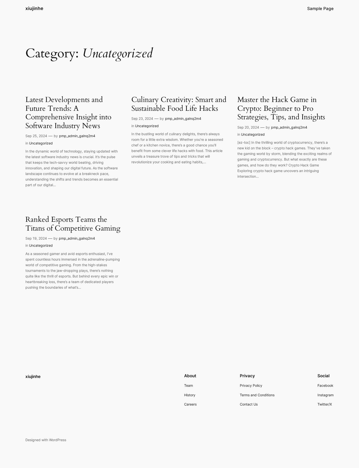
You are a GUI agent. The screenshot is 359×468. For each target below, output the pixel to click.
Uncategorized (41, 143)
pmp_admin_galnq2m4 (77, 136)
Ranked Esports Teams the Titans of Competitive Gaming (72, 224)
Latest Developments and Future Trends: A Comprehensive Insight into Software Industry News (68, 113)
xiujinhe (34, 8)
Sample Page (320, 8)
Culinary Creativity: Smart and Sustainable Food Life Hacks (178, 104)
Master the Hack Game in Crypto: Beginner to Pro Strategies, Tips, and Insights (281, 109)
